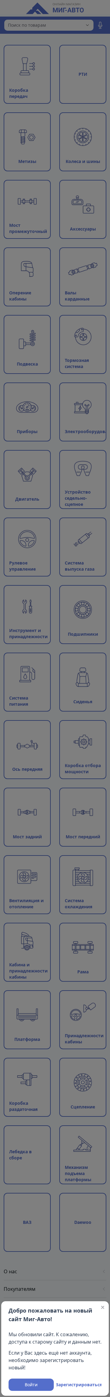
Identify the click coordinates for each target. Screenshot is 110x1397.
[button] (103, 1307)
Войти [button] (31, 1384)
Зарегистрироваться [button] (78, 1384)
